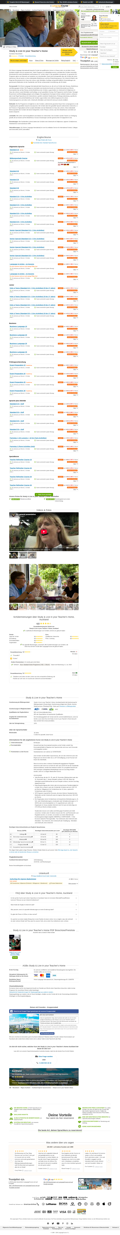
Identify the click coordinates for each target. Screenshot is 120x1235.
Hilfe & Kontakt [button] (13, 6)
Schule (75, 60)
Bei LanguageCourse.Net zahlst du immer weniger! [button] (95, 11)
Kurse (31, 60)
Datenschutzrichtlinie (107, 64)
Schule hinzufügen (70, 1228)
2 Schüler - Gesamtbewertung (27, 56)
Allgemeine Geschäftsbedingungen (12, 1227)
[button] (109, 43)
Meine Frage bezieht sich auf (107, 43)
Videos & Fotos (39, 60)
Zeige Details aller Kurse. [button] (45, 140)
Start (82, 19)
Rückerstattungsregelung (32, 1227)
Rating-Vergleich (65, 60)
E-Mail (116, 59)
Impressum (77, 1227)
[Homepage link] (10, 10)
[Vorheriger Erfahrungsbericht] (11, 1160)
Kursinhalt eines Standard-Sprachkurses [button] (45, 142)
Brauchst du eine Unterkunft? (108, 56)
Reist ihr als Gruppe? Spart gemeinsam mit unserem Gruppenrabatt (35, 1011)
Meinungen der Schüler (52, 60)
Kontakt (69, 1227)
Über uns (60, 1227)
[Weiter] (77, 60)
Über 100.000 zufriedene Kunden (68, 2)
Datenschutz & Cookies (48, 1227)
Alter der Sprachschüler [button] (18, 730)
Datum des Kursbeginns (106, 50)
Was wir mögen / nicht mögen (18, 60)
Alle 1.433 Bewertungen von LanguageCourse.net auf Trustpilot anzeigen (24, 1186)
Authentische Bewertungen (105, 2)
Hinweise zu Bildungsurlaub (68, 706)
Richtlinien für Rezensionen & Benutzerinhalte (96, 1227)
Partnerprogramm (57, 1228)
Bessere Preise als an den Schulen (44, 2)
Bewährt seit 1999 (88, 2)
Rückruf (117, 61)
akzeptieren (110, 64)
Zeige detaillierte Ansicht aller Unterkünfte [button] (44, 876)
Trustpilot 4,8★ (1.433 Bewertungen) (19, 2)
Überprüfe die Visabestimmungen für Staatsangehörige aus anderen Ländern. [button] (31, 992)
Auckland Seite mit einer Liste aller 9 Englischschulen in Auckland (42, 1083)
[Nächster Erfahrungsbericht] (109, 1160)
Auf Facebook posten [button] (47, 1033)
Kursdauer (103, 47)
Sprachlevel (103, 53)
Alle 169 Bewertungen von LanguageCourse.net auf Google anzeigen (58, 1183)
